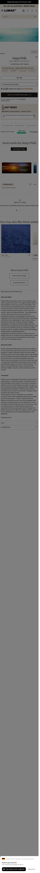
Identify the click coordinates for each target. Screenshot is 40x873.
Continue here (31, 869)
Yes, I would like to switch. (15, 869)
